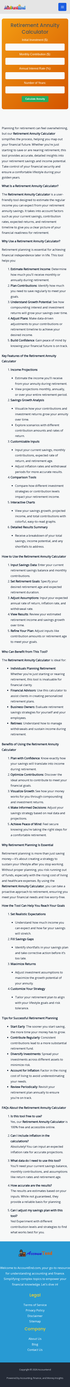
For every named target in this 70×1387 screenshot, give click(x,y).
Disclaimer (35, 1316)
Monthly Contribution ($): (35, 54)
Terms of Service (35, 1305)
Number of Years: (35, 82)
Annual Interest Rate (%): (35, 68)
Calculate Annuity (35, 99)
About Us (35, 1339)
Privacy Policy (35, 1310)
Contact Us (35, 1350)
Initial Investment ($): (35, 39)
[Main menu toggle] (62, 7)
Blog (35, 1344)
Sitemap (35, 1321)
